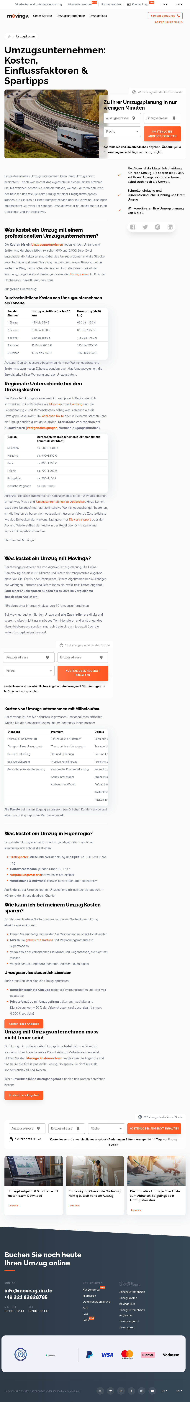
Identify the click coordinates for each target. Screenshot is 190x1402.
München (55, 404)
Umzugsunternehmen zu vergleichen (60, 501)
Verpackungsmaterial (26, 875)
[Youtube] (152, 1391)
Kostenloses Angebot (24, 1023)
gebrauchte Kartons (39, 940)
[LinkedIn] (121, 1391)
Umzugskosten (128, 1297)
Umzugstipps (98, 16)
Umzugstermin (79, 274)
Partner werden (111, 4)
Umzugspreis (127, 1327)
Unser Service (42, 16)
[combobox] (24, 657)
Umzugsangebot (129, 1321)
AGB (85, 1307)
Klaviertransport (80, 519)
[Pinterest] (110, 1391)
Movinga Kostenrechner (44, 1058)
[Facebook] (131, 1391)
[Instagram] (141, 1391)
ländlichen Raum (53, 416)
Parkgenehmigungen (42, 428)
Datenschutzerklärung (96, 1301)
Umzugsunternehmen (70, 16)
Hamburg (76, 404)
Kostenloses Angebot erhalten (83, 673)
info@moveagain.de (28, 1290)
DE (163, 4)
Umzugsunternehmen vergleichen (132, 1312)
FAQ (85, 1313)
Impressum (89, 1295)
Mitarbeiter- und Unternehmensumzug (38, 4)
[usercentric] (100, 1391)
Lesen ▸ (14, 1205)
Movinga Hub (127, 1303)
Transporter (19, 857)
